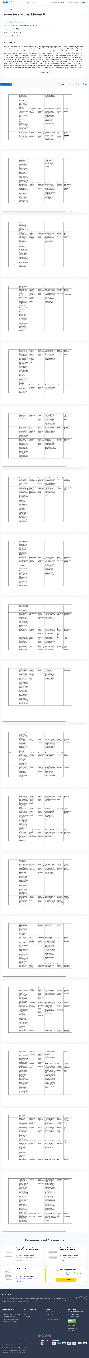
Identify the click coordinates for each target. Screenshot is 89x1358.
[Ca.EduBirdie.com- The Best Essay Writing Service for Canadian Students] (42, 1344)
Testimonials (49, 1314)
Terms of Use (14, 1348)
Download (7, 84)
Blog (25, 1314)
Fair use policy (23, 1348)
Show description (45, 72)
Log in (83, 2)
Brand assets (71, 1330)
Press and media (72, 1328)
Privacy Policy (5, 1348)
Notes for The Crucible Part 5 (24, 14)
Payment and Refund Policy (9, 1352)
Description (9, 42)
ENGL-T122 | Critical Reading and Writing (24, 25)
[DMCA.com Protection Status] (77, 1320)
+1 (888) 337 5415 (74, 1316)
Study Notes (27, 1316)
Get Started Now (66, 1280)
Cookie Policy (21, 1352)
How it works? (49, 1312)
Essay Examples (28, 1312)
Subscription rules (7, 1350)
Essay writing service (7, 1312)
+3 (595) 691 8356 (74, 1314)
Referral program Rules (19, 1350)
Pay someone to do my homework (11, 1314)
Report (63, 84)
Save (86, 84)
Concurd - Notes (21, 1268)
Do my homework (6, 1324)
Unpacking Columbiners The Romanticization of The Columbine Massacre (27, 1249)
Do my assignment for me (9, 1316)
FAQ (47, 1316)
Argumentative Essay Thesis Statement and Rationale (69, 1248)
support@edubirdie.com (22, 1301)
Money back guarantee (52, 1319)
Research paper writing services (10, 1319)
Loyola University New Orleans (22, 22)
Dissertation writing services (9, 1321)
